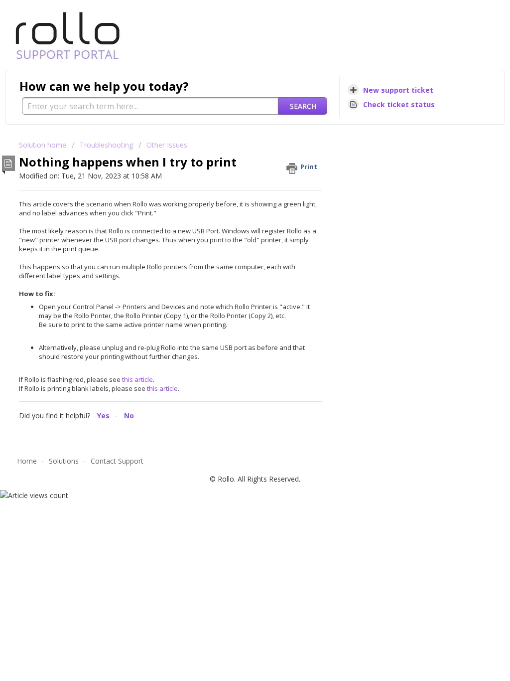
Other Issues (166, 145)
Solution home (43, 145)
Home (27, 461)
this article (137, 379)
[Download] (237, 212)
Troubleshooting (106, 145)
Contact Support (117, 461)
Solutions (64, 461)
